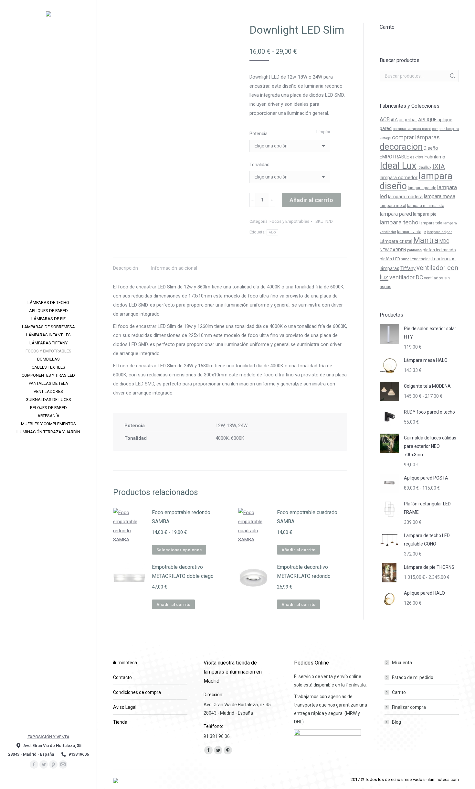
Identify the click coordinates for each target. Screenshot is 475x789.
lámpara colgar (439, 232)
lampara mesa (439, 196)
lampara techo (399, 222)
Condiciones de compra (137, 692)
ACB (385, 119)
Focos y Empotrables (289, 221)
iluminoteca (125, 662)
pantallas (414, 250)
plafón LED (390, 258)
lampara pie (425, 214)
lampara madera (405, 197)
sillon (405, 259)
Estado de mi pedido (412, 677)
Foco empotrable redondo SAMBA (181, 516)
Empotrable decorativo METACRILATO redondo (304, 571)
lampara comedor (398, 177)
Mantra (425, 240)
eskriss (416, 157)
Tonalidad (259, 164)
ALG (272, 232)
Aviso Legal (124, 707)
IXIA (438, 166)
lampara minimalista (425, 205)
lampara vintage (411, 232)
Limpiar (323, 131)
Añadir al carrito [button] (298, 549)
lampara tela (430, 223)
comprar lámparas (416, 137)
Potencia (258, 133)
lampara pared (396, 214)
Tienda (120, 722)
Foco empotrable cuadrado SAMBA (307, 516)
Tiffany (408, 268)
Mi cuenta (402, 662)
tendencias (420, 259)
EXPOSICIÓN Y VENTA (48, 736)
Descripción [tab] (125, 268)
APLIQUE (427, 120)
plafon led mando (439, 249)
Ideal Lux (398, 165)
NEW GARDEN (393, 249)
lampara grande (422, 188)
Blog (396, 722)
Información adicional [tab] (174, 268)
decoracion (401, 146)
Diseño (431, 148)
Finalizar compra (409, 707)
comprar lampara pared (412, 128)
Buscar (452, 76)
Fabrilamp (434, 157)
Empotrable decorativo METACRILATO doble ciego (183, 571)
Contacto (122, 677)
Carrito (399, 692)
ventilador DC (406, 277)
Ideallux (424, 167)
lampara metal (393, 205)
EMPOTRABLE (394, 156)
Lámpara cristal (396, 241)
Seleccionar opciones (179, 549)
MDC (444, 241)
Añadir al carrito (311, 200)
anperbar (408, 119)
